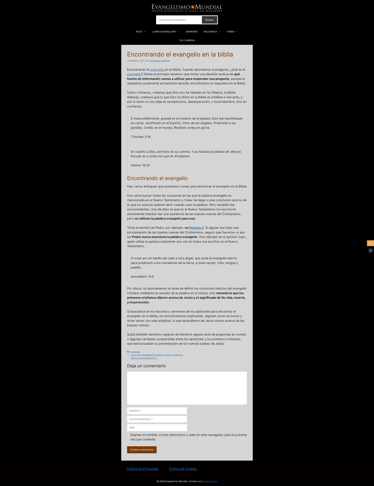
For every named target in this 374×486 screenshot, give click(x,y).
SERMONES (192, 31)
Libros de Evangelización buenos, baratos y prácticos (156, 355)
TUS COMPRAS (187, 40)
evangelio (157, 69)
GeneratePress (210, 481)
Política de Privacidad (143, 469)
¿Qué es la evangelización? (143, 358)
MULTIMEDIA (210, 31)
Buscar (210, 19)
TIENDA (230, 31)
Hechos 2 (196, 227)
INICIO (139, 31)
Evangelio (135, 352)
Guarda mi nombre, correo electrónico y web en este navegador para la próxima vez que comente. (188, 437)
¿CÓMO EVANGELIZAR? (164, 31)
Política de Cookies (183, 469)
